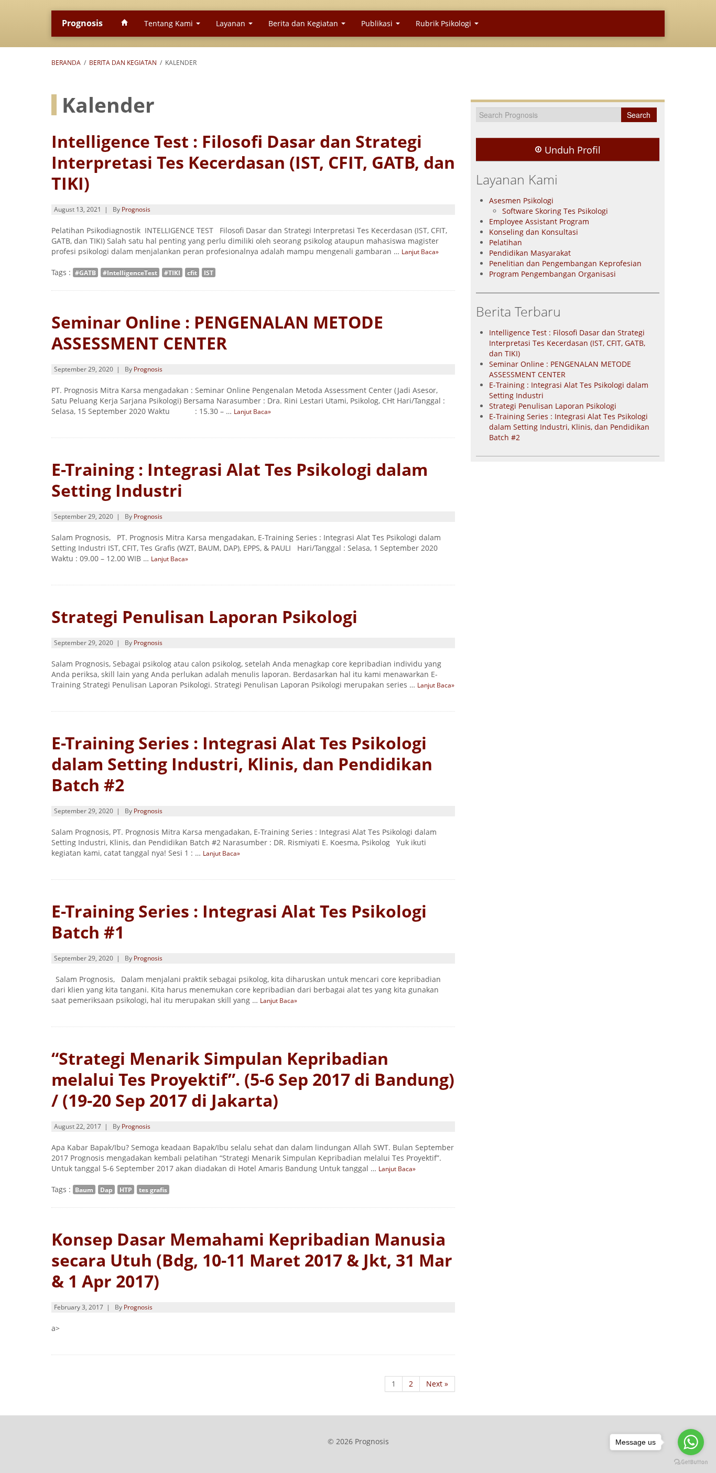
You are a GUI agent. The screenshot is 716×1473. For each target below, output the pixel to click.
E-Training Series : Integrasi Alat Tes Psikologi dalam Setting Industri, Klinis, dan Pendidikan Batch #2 (241, 764)
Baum (84, 1189)
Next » (437, 1384)
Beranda (66, 62)
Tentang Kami (169, 23)
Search (638, 115)
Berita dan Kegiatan (304, 23)
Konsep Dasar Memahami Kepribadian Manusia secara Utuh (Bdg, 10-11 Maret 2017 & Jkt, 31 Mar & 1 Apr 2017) (251, 1260)
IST (208, 272)
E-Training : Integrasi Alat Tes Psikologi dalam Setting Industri (239, 479)
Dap (106, 1189)
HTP (126, 1189)
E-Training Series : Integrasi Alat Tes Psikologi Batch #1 (239, 921)
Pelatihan (505, 242)
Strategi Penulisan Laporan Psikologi (204, 616)
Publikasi (378, 23)
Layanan (231, 23)
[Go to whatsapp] (691, 1442)
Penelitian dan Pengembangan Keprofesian (565, 263)
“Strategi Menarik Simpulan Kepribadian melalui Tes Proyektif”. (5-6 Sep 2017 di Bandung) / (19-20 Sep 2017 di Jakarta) (252, 1079)
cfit (192, 272)
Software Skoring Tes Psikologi (555, 211)
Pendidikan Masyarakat (530, 253)
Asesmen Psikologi (521, 200)
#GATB (85, 272)
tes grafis (153, 1189)
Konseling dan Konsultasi (533, 232)
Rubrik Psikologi (444, 23)
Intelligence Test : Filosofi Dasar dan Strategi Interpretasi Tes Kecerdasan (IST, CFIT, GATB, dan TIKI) (253, 162)
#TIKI (172, 272)
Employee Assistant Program (539, 221)
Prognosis (82, 23)
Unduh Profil (571, 150)
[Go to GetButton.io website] (691, 1462)
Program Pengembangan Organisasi (552, 274)
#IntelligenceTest (130, 272)
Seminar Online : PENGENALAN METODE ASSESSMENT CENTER (217, 332)
